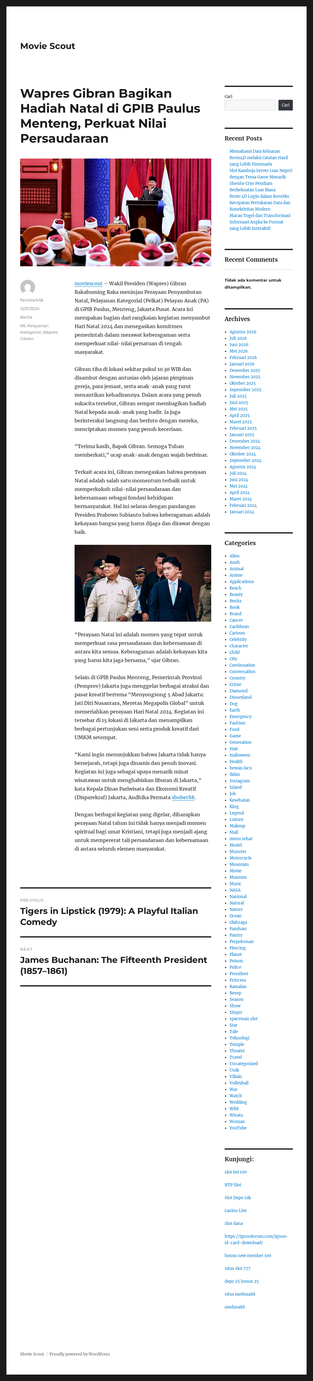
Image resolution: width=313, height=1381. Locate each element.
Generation (241, 742)
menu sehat (241, 838)
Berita (26, 317)
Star (234, 1025)
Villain (236, 1076)
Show (235, 1006)
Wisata (236, 1115)
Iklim (235, 774)
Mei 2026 (239, 351)
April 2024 (240, 492)
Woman (237, 1121)
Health (236, 761)
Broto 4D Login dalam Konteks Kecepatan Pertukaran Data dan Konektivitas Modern (260, 203)
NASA (235, 890)
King (234, 806)
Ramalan (238, 986)
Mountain (239, 864)
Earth (235, 710)
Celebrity (238, 639)
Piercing (238, 948)
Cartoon (237, 633)
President (239, 973)
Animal (237, 568)
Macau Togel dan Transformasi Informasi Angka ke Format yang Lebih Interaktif (260, 222)
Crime (235, 684)
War (234, 1089)
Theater (237, 1051)
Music (235, 883)
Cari (228, 96)
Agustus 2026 (243, 332)
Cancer (236, 620)
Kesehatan (240, 800)
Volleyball (239, 1083)
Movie (235, 871)
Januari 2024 (242, 512)
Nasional (238, 896)
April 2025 (240, 415)
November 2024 (245, 447)
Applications (242, 581)
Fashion (237, 723)
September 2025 (245, 389)
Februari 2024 (243, 505)
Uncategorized (244, 1063)
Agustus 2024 (243, 467)
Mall (234, 832)
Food (234, 729)
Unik (234, 1070)
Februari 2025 (243, 428)
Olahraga (238, 922)
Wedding (238, 1102)
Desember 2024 (245, 441)
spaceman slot (244, 1018)
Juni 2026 (239, 344)
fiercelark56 (31, 300)
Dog (234, 703)
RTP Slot (233, 1185)
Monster (238, 851)
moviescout (89, 283)
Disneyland (241, 697)
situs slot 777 (238, 1268)
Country (237, 678)
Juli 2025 (238, 396)
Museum (238, 877)
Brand (235, 613)
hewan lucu (241, 768)
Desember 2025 (245, 370)
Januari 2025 (242, 434)
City (233, 658)
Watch (236, 1095)
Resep (235, 993)
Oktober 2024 (243, 454)
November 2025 (245, 377)
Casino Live (236, 1210)
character (239, 646)
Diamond (239, 691)
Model (236, 845)
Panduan (238, 928)
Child (235, 652)
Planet (236, 954)
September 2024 (245, 460)
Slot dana (234, 1223)
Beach (235, 588)
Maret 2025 (241, 422)
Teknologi (239, 1038)
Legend (237, 813)
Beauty (236, 594)
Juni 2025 (239, 402)
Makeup (237, 826)
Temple (237, 1044)
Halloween (240, 755)
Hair (234, 748)
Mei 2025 (239, 409)
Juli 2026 (238, 338)
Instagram (240, 781)
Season (237, 999)
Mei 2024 (239, 486)
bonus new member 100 (248, 1255)
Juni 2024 (239, 479)
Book (235, 607)
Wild (234, 1108)
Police (235, 967)
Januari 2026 (242, 364)
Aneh (235, 562)
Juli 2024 (238, 473)
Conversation (243, 671)
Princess (238, 980)
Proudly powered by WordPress (80, 1354)
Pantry (236, 935)
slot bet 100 (236, 1172)
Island (236, 787)
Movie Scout (47, 46)
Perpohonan (242, 941)
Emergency (241, 716)
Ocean (235, 916)
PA (22, 325)
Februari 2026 (243, 357)
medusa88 (235, 1307)
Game (235, 736)
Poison (236, 961)
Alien (235, 556)
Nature (236, 909)
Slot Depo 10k (238, 1197)
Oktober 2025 (243, 383)
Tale (234, 1031)
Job (233, 793)
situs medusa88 (240, 1294)
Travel (236, 1057)
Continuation (242, 665)
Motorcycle (241, 858)
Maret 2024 (241, 499)
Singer (236, 1012)
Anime (236, 575)
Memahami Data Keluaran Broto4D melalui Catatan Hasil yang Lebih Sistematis (259, 158)
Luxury (236, 819)
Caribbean (239, 626)
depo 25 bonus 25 (242, 1281)
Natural (237, 903)
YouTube (238, 1128)
